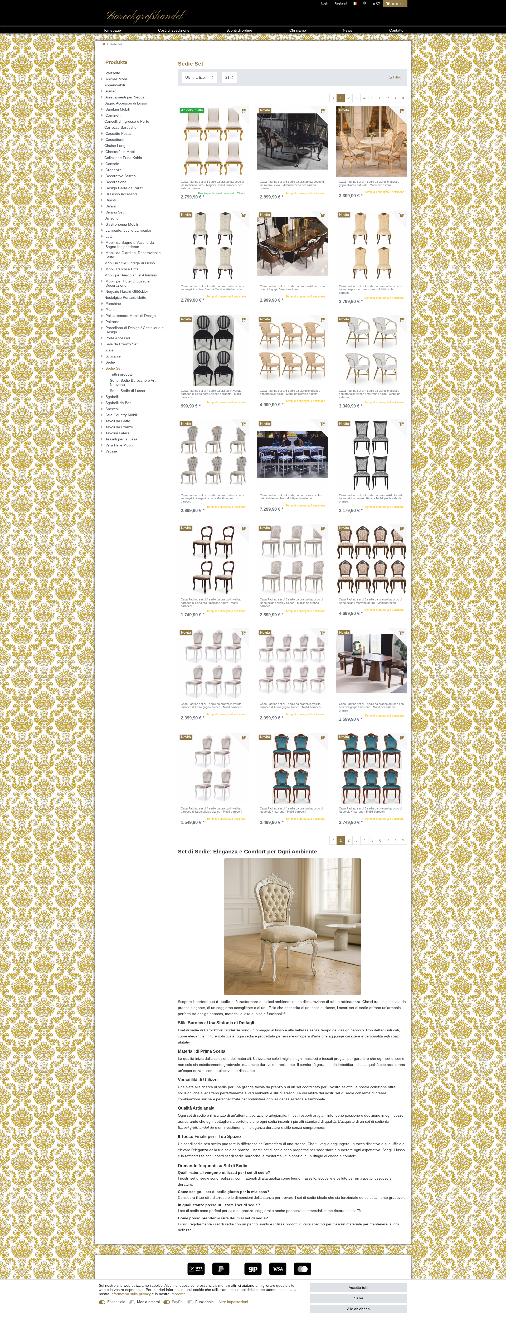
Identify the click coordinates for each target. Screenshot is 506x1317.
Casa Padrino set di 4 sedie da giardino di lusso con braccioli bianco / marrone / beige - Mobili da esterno (369, 394)
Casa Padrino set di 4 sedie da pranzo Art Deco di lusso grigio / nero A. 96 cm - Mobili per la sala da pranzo (370, 498)
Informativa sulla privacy (130, 1294)
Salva (358, 1298)
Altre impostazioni (233, 1302)
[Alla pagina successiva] (395, 98)
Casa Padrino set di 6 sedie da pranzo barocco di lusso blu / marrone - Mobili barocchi (370, 810)
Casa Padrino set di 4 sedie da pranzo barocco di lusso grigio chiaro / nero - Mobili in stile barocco (212, 288)
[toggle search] (365, 3)
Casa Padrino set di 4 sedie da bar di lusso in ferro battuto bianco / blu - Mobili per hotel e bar (292, 497)
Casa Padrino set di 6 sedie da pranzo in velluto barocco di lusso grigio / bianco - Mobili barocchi (211, 705)
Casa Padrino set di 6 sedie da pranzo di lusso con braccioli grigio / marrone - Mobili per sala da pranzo (371, 707)
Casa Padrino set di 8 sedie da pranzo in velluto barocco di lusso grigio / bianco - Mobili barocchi (290, 705)
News (347, 30)
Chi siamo (297, 30)
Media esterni (148, 1302)
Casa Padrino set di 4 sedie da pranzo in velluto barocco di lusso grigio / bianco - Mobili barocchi (211, 810)
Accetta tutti (358, 1287)
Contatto (396, 30)
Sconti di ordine (239, 30)
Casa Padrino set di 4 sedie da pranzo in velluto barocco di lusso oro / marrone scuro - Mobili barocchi (211, 603)
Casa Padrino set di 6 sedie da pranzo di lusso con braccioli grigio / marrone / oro (292, 288)
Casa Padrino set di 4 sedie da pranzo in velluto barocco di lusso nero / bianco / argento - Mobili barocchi (211, 394)
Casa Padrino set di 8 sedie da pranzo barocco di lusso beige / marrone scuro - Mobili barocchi (370, 601)
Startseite (112, 73)
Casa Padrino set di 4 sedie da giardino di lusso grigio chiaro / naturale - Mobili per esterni (369, 183)
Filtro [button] (397, 77)
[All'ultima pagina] (403, 98)
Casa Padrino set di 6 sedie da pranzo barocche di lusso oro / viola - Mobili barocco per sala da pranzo (292, 185)
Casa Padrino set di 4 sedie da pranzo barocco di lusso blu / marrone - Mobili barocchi (291, 810)
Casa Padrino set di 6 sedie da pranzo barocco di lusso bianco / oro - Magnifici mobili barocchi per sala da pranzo (212, 185)
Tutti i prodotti (121, 374)
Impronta (178, 1294)
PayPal (177, 1302)
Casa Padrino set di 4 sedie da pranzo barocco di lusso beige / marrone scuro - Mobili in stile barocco (370, 289)
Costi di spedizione (173, 30)
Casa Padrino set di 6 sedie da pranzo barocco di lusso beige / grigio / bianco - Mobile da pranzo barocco (291, 603)
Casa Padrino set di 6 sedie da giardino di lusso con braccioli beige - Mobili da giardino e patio (290, 392)
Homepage (112, 30)
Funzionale (204, 1302)
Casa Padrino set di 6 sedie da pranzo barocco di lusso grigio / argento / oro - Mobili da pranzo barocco (212, 498)
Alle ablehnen (358, 1309)
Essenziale (116, 1302)
